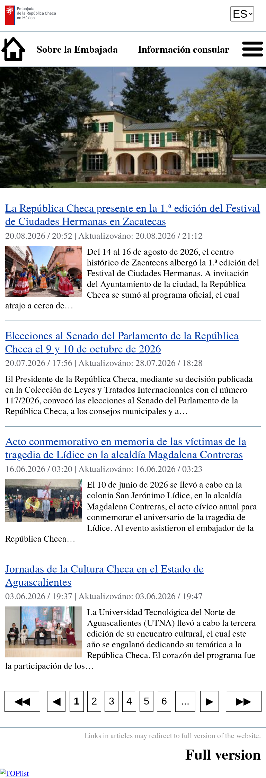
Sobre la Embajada (77, 49)
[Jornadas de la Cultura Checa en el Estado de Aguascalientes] (132, 617)
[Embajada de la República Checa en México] (30, 18)
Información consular (183, 49)
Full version (223, 754)
